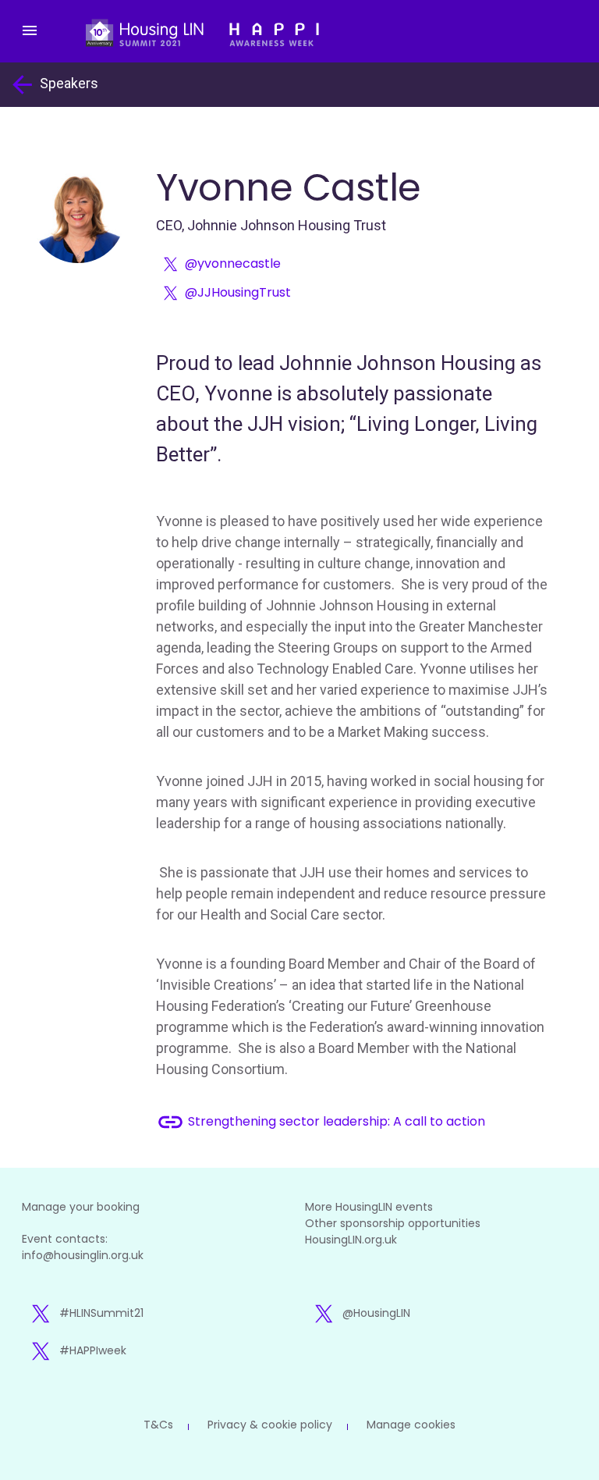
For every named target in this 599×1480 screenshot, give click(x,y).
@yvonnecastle (233, 263)
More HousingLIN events (369, 1207)
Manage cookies (411, 1424)
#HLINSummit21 (101, 1313)
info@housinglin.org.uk (83, 1255)
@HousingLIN (376, 1313)
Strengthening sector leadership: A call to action (320, 1122)
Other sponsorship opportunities (392, 1223)
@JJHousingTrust (238, 292)
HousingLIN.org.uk (351, 1239)
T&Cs (158, 1424)
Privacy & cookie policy (269, 1424)
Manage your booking (81, 1207)
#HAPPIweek (92, 1350)
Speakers (53, 84)
